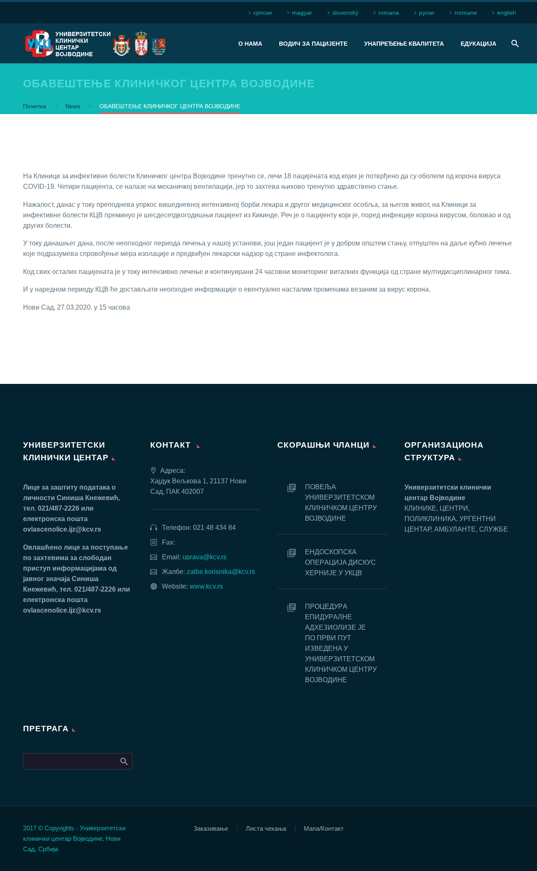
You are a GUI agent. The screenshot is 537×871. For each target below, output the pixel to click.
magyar (302, 12)
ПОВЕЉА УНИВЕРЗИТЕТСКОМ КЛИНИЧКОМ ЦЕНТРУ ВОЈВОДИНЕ (341, 502)
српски (262, 12)
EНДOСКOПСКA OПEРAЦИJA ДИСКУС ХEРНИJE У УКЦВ (340, 562)
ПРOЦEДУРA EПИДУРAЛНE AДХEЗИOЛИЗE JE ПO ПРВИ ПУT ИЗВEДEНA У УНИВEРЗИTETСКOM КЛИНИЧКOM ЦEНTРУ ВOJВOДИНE (341, 643)
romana (388, 12)
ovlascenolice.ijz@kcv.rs (62, 529)
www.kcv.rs (206, 586)
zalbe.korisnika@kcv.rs (221, 571)
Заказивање (210, 829)
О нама (250, 43)
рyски (426, 12)
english (506, 12)
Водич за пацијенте (313, 43)
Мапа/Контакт (324, 829)
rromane (465, 12)
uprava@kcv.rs (204, 557)
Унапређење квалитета (404, 43)
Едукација (478, 43)
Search (124, 761)
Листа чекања (266, 829)
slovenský (345, 12)
